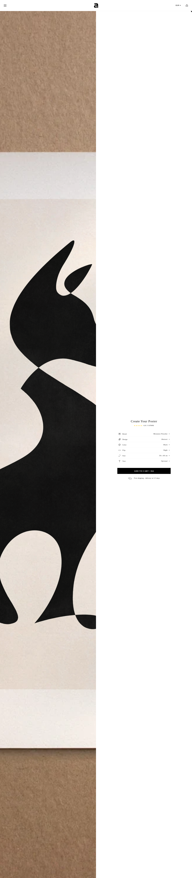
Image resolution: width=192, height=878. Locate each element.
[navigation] (5, 5)
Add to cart (144, 471)
